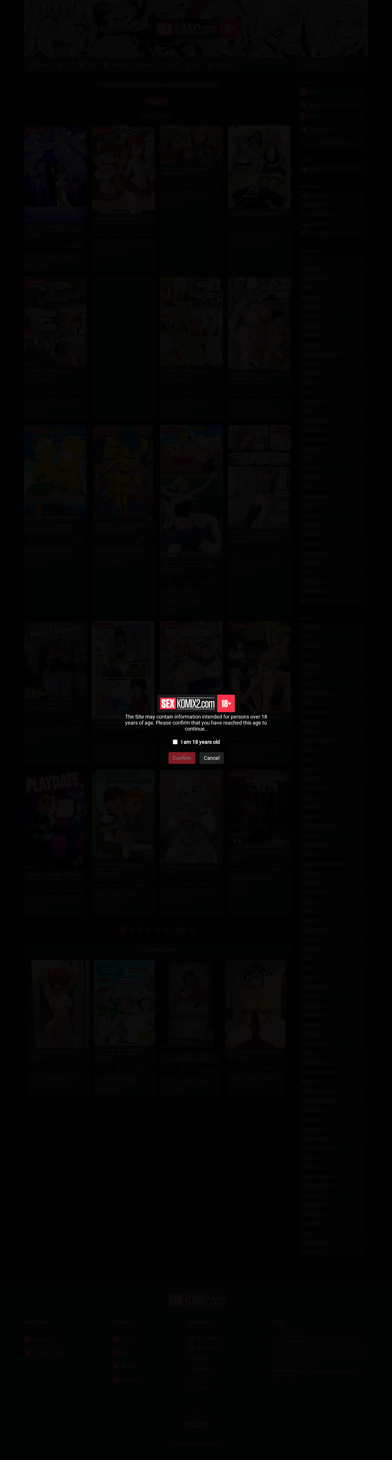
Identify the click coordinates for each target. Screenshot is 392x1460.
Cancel (212, 758)
